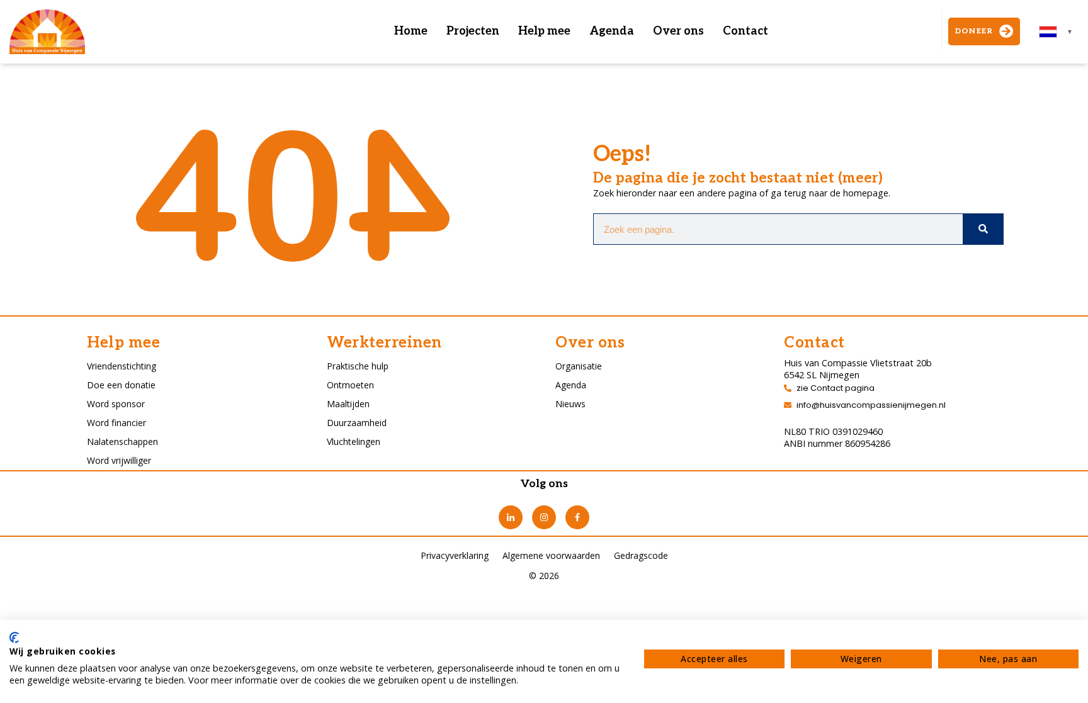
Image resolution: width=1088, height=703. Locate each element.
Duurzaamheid (357, 423)
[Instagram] (544, 517)
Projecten (472, 31)
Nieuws (570, 404)
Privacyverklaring (455, 555)
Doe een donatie (121, 385)
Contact (745, 31)
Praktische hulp (357, 366)
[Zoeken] (983, 229)
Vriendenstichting (121, 366)
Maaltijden (348, 404)
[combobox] (1056, 31)
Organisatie (578, 366)
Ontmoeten (350, 385)
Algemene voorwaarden (551, 555)
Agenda (611, 31)
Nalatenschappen (122, 441)
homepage (865, 193)
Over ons (678, 31)
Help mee (544, 31)
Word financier (116, 423)
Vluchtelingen (353, 441)
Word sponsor (116, 404)
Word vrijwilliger (119, 460)
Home (411, 31)
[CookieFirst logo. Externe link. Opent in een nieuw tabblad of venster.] (14, 637)
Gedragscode (641, 555)
